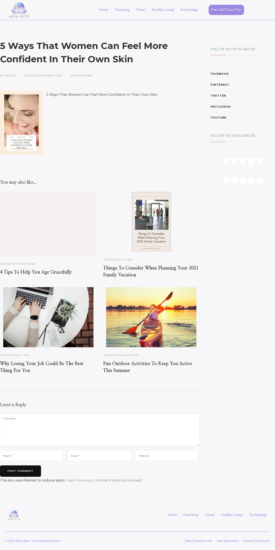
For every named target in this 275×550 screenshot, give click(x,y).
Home (103, 10)
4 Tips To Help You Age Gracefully (36, 272)
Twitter (218, 95)
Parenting (122, 10)
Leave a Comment (81, 75)
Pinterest (220, 84)
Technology (189, 10)
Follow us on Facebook (233, 49)
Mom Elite (10, 75)
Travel (140, 10)
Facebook (220, 73)
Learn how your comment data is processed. (104, 480)
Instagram (221, 106)
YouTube (218, 117)
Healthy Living (163, 10)
